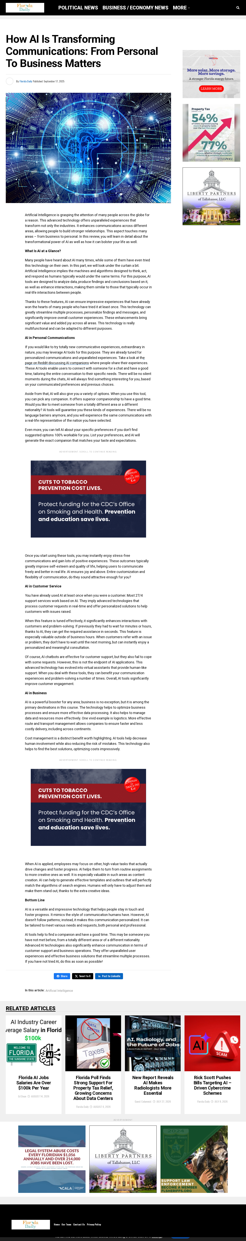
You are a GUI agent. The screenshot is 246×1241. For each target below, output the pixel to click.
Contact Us (79, 1224)
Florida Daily (26, 81)
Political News (78, 8)
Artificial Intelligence (59, 990)
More (180, 8)
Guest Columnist (143, 1101)
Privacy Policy (94, 1224)
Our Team (66, 1224)
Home (57, 1224)
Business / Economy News (135, 8)
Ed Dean (22, 1096)
